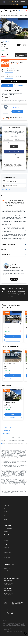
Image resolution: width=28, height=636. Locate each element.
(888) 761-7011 (20, 10)
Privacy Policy (16, 134)
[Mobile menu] (1, 11)
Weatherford (15, 15)
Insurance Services (8, 555)
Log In (19, 6)
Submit (14, 146)
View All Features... (9, 72)
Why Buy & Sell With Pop (8, 514)
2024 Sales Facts (7, 549)
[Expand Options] (20, 323)
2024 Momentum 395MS (9, 402)
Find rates (6, 97)
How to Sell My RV (8, 528)
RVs (8, 7)
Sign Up (25, 6)
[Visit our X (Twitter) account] (8, 613)
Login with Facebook (14, 151)
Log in (19, 157)
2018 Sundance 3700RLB (10, 363)
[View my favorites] (26, 11)
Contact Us (12, 340)
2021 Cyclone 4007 (8, 324)
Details (12, 336)
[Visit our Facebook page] (5, 613)
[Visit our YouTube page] (12, 613)
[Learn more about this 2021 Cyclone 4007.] (12, 317)
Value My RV (6, 531)
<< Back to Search (5, 41)
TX (18, 107)
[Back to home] (5, 11)
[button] (25, 633)
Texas (9, 15)
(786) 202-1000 (15, 265)
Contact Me (14, 279)
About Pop (6, 508)
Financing (6, 540)
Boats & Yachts (4, 7)
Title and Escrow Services (7, 518)
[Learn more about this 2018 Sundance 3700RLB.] (12, 356)
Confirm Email (9, 144)
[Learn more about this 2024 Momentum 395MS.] (12, 395)
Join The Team (7, 522)
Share (18, 44)
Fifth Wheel (4, 47)
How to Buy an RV (7, 538)
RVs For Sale (6, 511)
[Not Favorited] (24, 43)
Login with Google (14, 154)
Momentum (3, 15)
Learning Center (7, 552)
